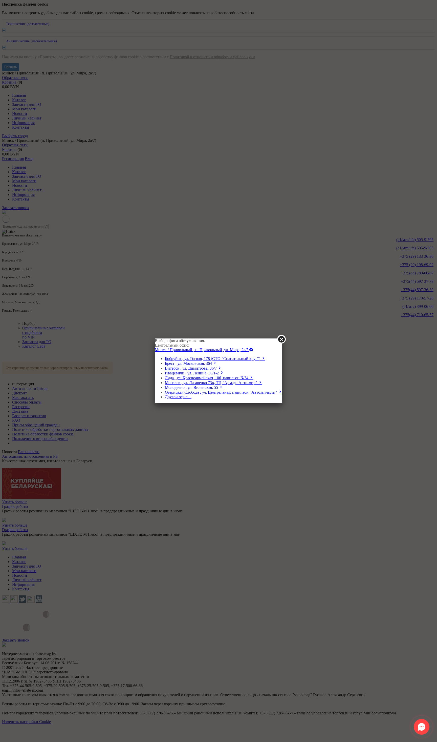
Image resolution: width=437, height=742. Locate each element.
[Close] (281, 339)
